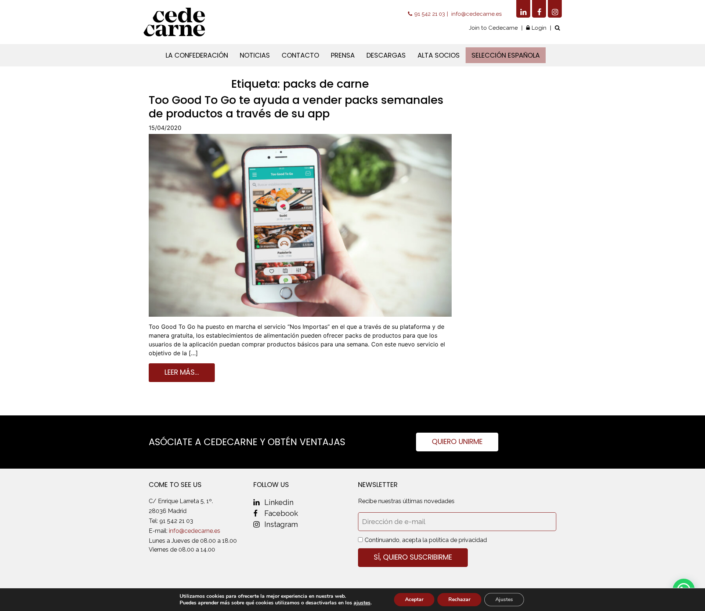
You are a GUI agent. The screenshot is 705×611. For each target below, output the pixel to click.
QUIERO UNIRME (457, 442)
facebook (281, 513)
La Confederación (197, 55)
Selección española (505, 55)
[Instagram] (555, 9)
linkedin (278, 502)
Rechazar (459, 599)
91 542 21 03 (429, 14)
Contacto (300, 55)
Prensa (343, 55)
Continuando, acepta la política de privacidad (426, 540)
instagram (281, 524)
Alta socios (438, 55)
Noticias (255, 55)
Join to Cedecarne (493, 28)
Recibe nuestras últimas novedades (406, 501)
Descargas (386, 55)
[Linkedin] (523, 9)
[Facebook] (539, 9)
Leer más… (181, 372)
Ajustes (504, 599)
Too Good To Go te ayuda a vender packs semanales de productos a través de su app (296, 106)
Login (539, 28)
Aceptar (414, 599)
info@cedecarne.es (476, 14)
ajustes (362, 603)
